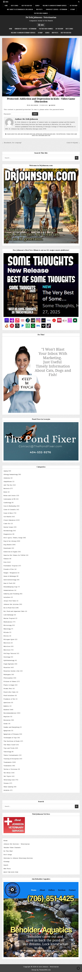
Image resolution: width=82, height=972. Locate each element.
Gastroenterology (10, 580)
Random (53, 105)
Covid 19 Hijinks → (73, 143)
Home (6, 5)
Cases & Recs (8, 513)
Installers (7, 597)
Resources (7, 720)
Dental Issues (8, 527)
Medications (8, 622)
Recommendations (10, 713)
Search (37, 5)
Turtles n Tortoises (10, 769)
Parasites (7, 667)
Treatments (8, 762)
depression (39, 134)
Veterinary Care (9, 780)
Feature (6, 559)
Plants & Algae (9, 685)
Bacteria (6, 488)
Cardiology (7, 503)
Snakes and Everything (11, 727)
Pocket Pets (8, 689)
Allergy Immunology (11, 474)
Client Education (9, 520)
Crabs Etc (7, 524)
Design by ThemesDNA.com (41, 970)
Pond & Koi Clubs (10, 692)
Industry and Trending (11, 594)
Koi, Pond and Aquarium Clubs (14, 611)
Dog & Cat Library (10, 541)
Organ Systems (9, 664)
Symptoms (7, 731)
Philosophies (8, 678)
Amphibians (8, 481)
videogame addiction (44, 135)
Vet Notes (7, 773)
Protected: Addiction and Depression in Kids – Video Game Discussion (41, 100)
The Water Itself (9, 745)
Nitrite (6, 636)
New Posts (39, 9)
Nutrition (7, 643)
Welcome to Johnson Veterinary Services (55, 5)
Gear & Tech (8, 583)
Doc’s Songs (14, 5)
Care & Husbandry (10, 506)
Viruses (6, 783)
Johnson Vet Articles (11, 604)
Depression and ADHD (49, 134)
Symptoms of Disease (11, 734)
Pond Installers (9, 695)
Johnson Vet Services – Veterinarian (56, 9)
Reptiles (7, 717)
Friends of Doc (9, 569)
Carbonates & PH (9, 499)
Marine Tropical (9, 618)
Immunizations (9, 590)
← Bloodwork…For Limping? (11, 143)
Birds (5, 492)
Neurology (7, 629)
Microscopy (7, 625)
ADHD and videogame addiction (26, 134)
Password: (7, 114)
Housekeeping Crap (10, 587)
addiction (14, 134)
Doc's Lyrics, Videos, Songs (13, 538)
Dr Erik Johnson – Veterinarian (41, 17)
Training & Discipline (11, 759)
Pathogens (7, 674)
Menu (6, 2)
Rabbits (6, 706)
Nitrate (6, 632)
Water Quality (8, 787)
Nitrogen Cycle (9, 639)
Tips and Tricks (9, 748)
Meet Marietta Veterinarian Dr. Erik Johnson (20, 9)
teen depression (60, 134)
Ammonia (7, 478)
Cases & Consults (10, 510)
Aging (6, 471)
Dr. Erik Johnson (33, 105)
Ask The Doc (8, 485)
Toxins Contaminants (11, 755)
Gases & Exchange (10, 576)
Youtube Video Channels (41, 13)
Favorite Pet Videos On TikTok (14, 555)
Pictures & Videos (10, 681)
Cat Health (7, 517)
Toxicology (7, 752)
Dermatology (8, 531)
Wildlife (6, 790)
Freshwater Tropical (11, 566)
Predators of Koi (9, 699)
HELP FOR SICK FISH (27, 5)
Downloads (7, 548)
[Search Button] (79, 2)
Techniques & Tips (10, 738)
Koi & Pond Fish (9, 608)
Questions (7, 703)
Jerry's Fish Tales (10, 601)
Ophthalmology (9, 660)
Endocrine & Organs (10, 552)
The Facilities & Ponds (12, 741)
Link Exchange (8, 615)
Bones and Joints (10, 496)
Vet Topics (7, 776)
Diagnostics (8, 534)
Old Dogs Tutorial (10, 653)
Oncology (7, 657)
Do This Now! (73, 5)
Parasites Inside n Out (11, 671)
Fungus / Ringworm (10, 573)
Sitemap (72, 9)
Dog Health (8, 545)
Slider (6, 724)
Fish (5, 562)
